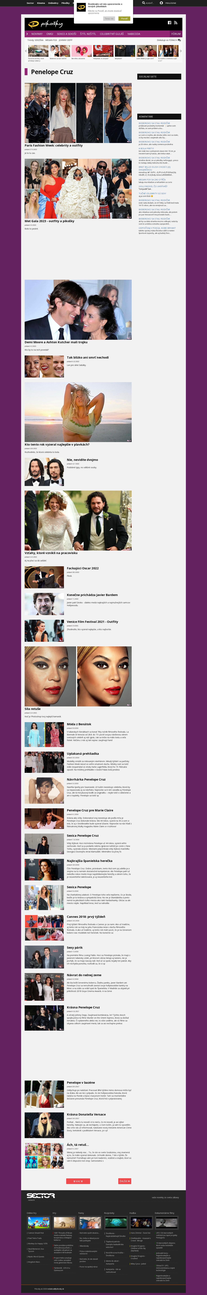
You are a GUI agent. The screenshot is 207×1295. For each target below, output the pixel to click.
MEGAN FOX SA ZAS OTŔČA (152, 179)
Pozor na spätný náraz (89, 1267)
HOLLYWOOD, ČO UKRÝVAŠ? (153, 186)
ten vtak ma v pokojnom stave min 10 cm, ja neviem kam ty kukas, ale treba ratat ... (157, 152)
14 (62, 1168)
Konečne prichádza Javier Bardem (92, 595)
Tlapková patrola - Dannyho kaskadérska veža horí (114, 1244)
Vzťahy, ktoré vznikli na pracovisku (51, 553)
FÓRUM (176, 34)
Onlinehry (53, 3)
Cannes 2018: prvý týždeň (86, 916)
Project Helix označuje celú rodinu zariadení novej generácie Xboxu (63, 1260)
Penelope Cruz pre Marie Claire (90, 810)
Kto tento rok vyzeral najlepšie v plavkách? (57, 444)
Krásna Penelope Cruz (83, 1007)
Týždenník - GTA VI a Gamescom (62, 1269)
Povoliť (124, 18)
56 (62, 587)
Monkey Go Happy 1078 (37, 1243)
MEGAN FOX (51, 40)
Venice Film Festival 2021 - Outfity (92, 621)
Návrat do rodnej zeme (84, 975)
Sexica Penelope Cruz (83, 835)
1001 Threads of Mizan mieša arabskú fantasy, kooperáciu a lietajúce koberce (63, 1236)
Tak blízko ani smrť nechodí (88, 357)
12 (62, 828)
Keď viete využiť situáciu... (90, 1233)
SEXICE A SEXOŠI (66, 34)
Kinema (41, 3)
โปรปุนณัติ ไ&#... (145, 189)
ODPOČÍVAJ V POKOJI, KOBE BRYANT (157, 227)
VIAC (78, 1181)
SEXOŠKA (39, 40)
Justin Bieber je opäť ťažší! (145, 59)
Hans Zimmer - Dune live (140, 1233)
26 (62, 940)
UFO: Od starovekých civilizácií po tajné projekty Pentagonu (166, 1235)
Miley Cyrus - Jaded (138, 1264)
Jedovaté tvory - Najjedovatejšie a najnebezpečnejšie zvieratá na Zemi (163, 1256)
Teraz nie (109, 18)
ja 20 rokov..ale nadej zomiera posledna (156, 144)
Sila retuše (33, 709)
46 (130, 217)
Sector (30, 3)
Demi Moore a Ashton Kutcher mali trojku (56, 342)
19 (62, 1000)
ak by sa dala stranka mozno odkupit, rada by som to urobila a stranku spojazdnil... (158, 222)
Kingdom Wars (34, 1262)
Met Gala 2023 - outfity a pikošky (49, 221)
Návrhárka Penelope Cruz (86, 779)
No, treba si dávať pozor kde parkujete (89, 1239)
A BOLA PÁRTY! (146, 148)
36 (130, 549)
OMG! (49, 34)
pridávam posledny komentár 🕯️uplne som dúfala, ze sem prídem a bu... (157, 127)
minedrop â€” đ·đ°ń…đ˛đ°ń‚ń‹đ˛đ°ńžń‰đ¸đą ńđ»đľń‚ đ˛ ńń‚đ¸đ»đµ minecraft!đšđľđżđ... (157, 173)
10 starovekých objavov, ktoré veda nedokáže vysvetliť (165, 1245)
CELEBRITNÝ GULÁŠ (112, 34)
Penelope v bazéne (81, 1082)
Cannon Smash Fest (36, 1233)
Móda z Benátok (79, 724)
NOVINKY (37, 34)
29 (130, 141)
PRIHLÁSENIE (170, 3)
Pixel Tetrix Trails (35, 1238)
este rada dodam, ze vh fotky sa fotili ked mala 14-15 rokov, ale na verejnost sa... (159, 204)
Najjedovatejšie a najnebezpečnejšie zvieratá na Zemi (163, 1278)
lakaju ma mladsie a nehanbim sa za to (155, 182)
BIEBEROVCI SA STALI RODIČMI (154, 123)
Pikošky (66, 3)
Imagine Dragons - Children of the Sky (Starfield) (138, 1248)
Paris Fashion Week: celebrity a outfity (54, 145)
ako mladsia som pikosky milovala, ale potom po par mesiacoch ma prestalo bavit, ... (158, 213)
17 (62, 967)
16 (62, 853)
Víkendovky (84, 1246)
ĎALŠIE (124, 1181)
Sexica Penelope (79, 887)
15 (62, 1137)
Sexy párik (75, 947)
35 (130, 441)
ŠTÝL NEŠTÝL (88, 34)
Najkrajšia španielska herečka (90, 861)
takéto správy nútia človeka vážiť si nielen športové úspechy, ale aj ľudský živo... (156, 231)
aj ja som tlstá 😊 (146, 196)
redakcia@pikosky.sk (55, 1289)
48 (62, 614)
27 (62, 485)
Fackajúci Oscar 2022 (83, 568)
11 (62, 879)
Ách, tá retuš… (78, 1144)
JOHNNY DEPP (65, 40)
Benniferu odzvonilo (78, 59)
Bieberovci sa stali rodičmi (58, 59)
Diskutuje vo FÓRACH (167, 40)
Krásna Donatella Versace (86, 1114)
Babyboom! (118, 59)
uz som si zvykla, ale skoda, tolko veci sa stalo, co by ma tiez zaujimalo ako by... (158, 136)
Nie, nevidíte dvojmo (82, 459)
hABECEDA (134, 34)
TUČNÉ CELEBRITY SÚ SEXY (152, 193)
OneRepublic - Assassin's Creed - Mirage (141, 1239)
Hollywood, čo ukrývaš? (100, 59)
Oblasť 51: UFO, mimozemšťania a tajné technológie (165, 1268)
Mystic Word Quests (36, 1256)
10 (62, 1029)
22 (130, 338)
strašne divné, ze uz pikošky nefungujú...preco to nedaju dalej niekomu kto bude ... (158, 161)
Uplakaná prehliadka (83, 753)
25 (62, 376)
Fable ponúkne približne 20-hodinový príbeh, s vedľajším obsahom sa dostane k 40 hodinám (63, 1249)
